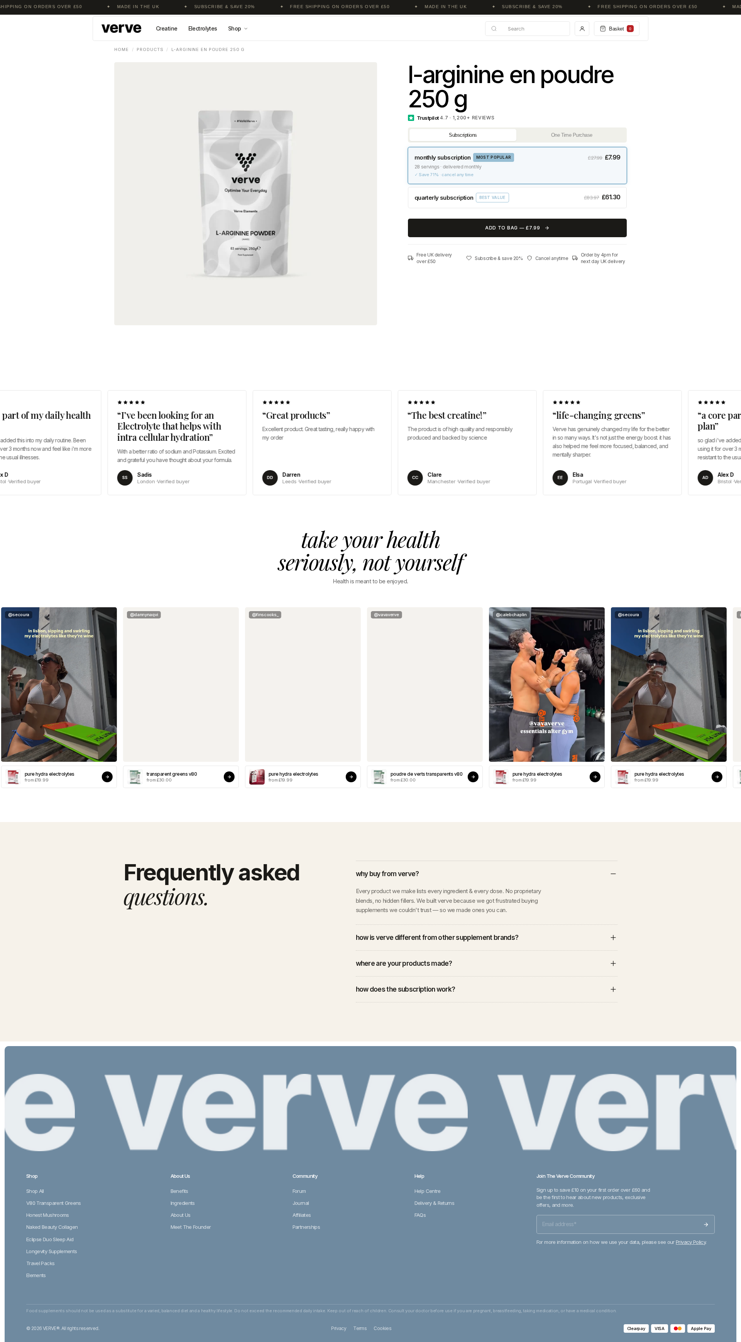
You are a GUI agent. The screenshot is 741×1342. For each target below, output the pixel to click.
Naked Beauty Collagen (52, 1227)
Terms (360, 1328)
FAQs (420, 1215)
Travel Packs (40, 1263)
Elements (36, 1275)
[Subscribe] (706, 1225)
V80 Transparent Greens (53, 1203)
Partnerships (306, 1227)
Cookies (382, 1328)
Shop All (35, 1191)
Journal (301, 1203)
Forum (299, 1191)
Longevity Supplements (51, 1251)
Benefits (179, 1191)
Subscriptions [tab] (463, 135)
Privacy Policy (690, 1242)
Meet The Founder (191, 1227)
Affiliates (302, 1215)
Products (150, 49)
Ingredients (183, 1203)
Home (121, 49)
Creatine (167, 28)
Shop (234, 28)
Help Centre (427, 1191)
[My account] (582, 28)
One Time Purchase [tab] (571, 135)
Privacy (338, 1328)
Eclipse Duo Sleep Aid (49, 1239)
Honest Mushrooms (47, 1215)
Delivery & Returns (434, 1203)
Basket (620, 29)
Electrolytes (202, 28)
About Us (181, 1215)
